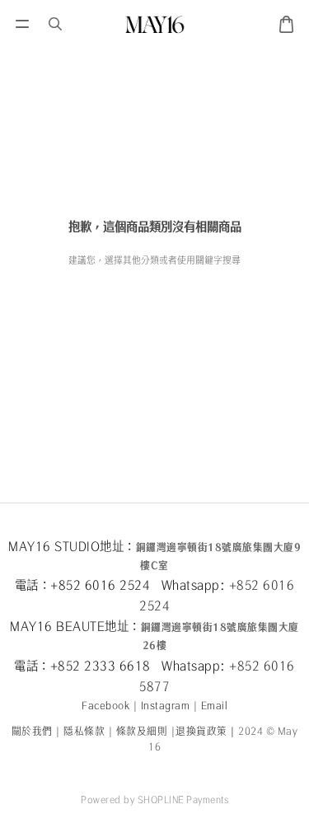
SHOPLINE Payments (183, 799)
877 (159, 686)
